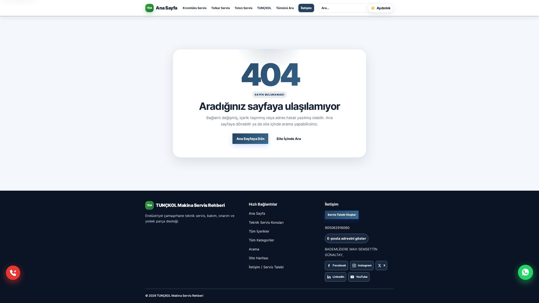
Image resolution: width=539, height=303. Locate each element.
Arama (254, 249)
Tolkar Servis (220, 8)
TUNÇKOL (264, 8)
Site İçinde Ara (288, 139)
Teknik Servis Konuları (266, 222)
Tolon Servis (243, 8)
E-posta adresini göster (346, 238)
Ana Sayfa (257, 213)
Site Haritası (258, 258)
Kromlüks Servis (195, 8)
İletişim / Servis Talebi (266, 267)
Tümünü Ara (285, 8)
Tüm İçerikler (259, 231)
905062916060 (337, 228)
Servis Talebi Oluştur (342, 214)
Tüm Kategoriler (261, 240)
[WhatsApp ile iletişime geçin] (525, 272)
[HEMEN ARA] (13, 273)
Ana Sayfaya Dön (250, 139)
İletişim (306, 8)
